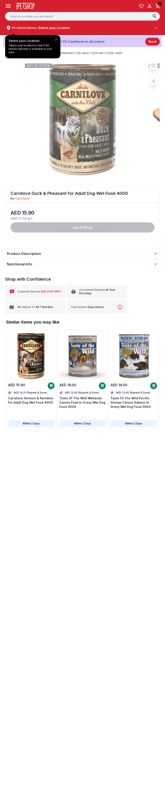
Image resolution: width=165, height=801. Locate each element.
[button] (82, 41)
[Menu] (8, 6)
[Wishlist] (141, 6)
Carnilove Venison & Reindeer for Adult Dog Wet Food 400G (30, 400)
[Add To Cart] (51, 385)
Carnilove (22, 198)
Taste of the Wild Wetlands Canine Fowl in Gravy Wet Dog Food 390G (82, 402)
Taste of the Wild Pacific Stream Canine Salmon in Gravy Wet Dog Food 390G (130, 402)
